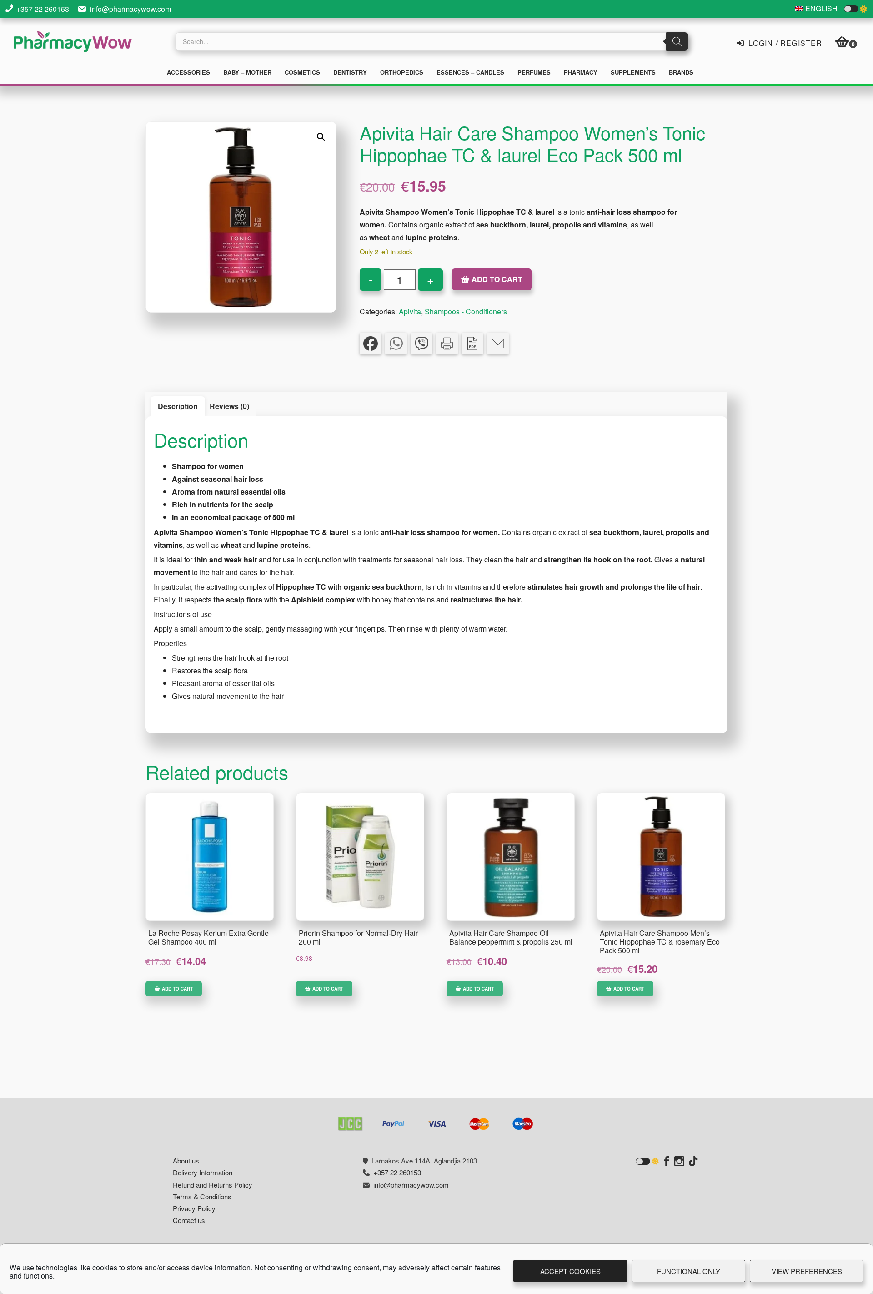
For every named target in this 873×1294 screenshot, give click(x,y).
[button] (321, 137)
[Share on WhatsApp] (396, 343)
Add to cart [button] (177, 989)
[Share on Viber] (421, 343)
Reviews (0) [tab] (229, 406)
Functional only (688, 1271)
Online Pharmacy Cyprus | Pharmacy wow (73, 42)
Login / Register (784, 42)
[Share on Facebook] (370, 343)
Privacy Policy (194, 1208)
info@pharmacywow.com (130, 9)
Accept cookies (570, 1271)
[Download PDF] (472, 343)
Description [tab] (178, 406)
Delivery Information (202, 1172)
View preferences (807, 1271)
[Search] (677, 41)
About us (186, 1160)
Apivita (410, 311)
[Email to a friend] (498, 343)
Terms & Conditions (202, 1196)
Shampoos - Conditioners (466, 311)
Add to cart (497, 279)
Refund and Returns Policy (212, 1184)
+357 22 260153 (42, 9)
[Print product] (447, 343)
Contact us (189, 1220)
